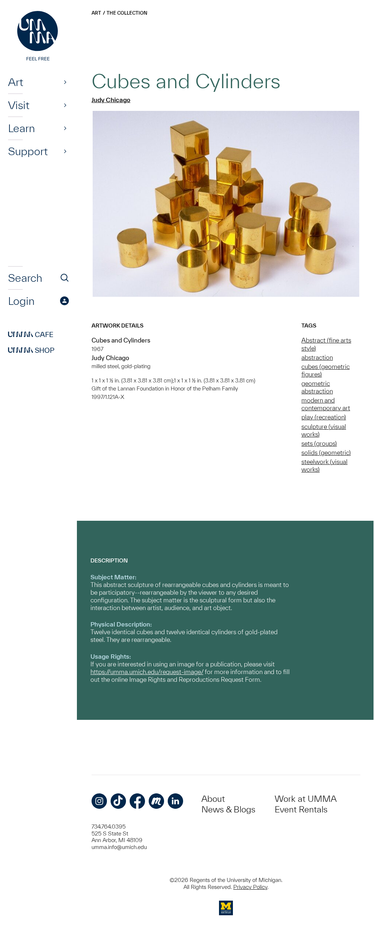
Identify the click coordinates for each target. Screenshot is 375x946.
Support (28, 151)
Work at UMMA (306, 799)
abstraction (317, 357)
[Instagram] (99, 801)
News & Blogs (228, 809)
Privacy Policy (250, 887)
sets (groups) (319, 443)
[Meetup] (156, 801)
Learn (21, 128)
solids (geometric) (326, 452)
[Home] (38, 36)
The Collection (127, 13)
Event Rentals (301, 809)
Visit (18, 105)
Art (15, 82)
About (213, 799)
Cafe (30, 334)
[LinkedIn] (175, 801)
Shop (31, 350)
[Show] (65, 82)
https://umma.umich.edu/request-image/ (146, 671)
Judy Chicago (111, 99)
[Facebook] (137, 801)
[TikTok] (118, 801)
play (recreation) (323, 417)
